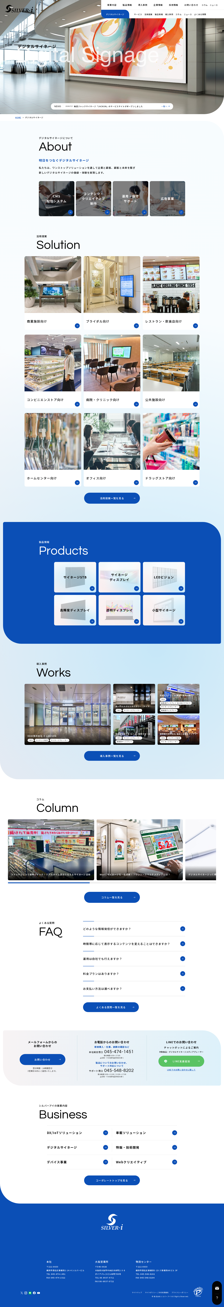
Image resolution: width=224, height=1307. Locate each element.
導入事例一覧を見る (112, 756)
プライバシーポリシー (180, 1292)
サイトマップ (137, 1292)
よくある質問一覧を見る (111, 1007)
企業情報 (158, 4)
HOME (18, 117)
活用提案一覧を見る (112, 498)
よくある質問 (200, 14)
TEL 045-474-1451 (56, 1274)
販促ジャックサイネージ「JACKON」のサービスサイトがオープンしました (108, 106)
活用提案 (148, 14)
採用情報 (173, 4)
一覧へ (164, 106)
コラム (205, 5)
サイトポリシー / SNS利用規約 (157, 1292)
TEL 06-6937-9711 (104, 1277)
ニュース (214, 5)
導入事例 (142, 4)
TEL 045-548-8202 (145, 1274)
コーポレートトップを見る (112, 1180)
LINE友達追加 (181, 1061)
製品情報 (127, 4)
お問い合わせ (191, 4)
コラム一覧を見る (112, 897)
